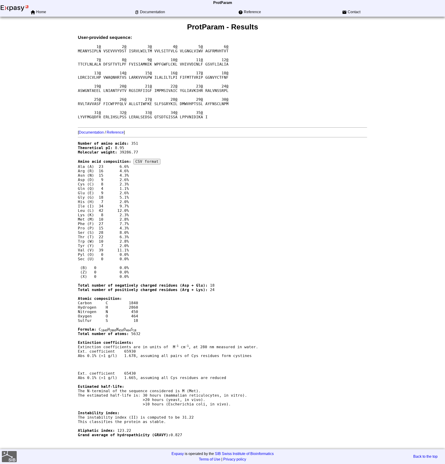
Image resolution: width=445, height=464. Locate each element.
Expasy (178, 454)
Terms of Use (209, 459)
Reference (115, 132)
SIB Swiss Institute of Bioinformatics (244, 454)
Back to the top (425, 456)
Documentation (91, 132)
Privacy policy (234, 459)
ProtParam (222, 3)
